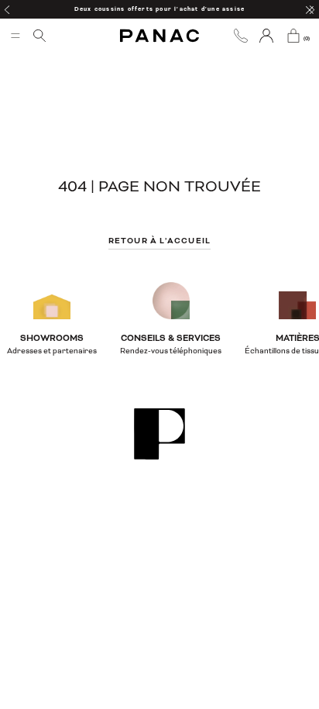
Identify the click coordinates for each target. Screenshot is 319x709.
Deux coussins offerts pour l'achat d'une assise (159, 8)
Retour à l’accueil (159, 241)
